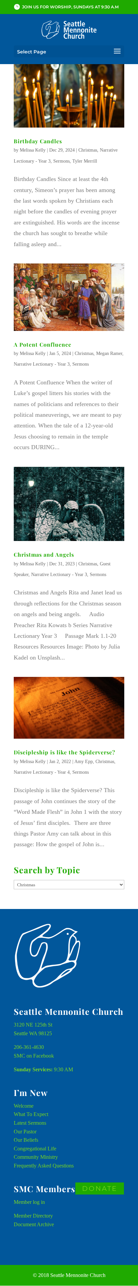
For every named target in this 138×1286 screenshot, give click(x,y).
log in (39, 1202)
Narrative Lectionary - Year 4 (42, 772)
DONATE (99, 1188)
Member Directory (33, 1216)
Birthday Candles (38, 141)
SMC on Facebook (34, 1056)
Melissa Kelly (33, 150)
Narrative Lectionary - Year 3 (42, 364)
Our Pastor (25, 1131)
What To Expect (31, 1114)
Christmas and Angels (44, 554)
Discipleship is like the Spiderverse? (64, 752)
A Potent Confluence (42, 344)
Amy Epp (83, 761)
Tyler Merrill (84, 161)
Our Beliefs (26, 1140)
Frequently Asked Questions (44, 1165)
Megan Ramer (109, 353)
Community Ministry (36, 1157)
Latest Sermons (30, 1123)
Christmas (87, 150)
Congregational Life (35, 1148)
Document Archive (34, 1224)
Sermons (61, 161)
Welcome (23, 1106)
